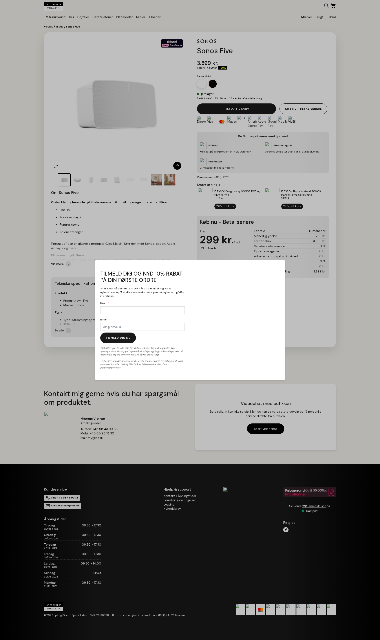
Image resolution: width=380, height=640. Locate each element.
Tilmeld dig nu (118, 338)
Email (103, 319)
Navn (103, 303)
